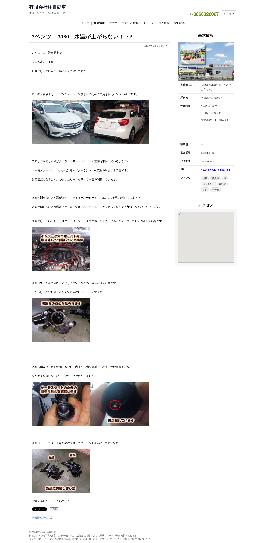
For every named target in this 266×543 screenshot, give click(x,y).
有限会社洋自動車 (47, 7)
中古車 (113, 23)
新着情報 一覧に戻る (43, 517)
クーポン (148, 23)
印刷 (54, 509)
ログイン (229, 13)
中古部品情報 (130, 23)
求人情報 (164, 23)
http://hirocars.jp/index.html (216, 169)
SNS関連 (179, 23)
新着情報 (99, 23)
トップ (85, 23)
